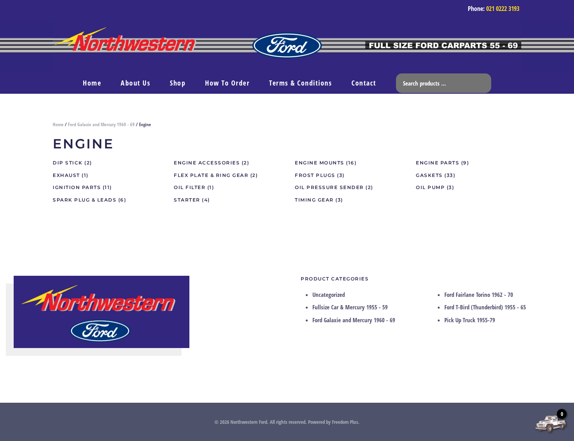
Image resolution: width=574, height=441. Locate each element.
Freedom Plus (345, 421)
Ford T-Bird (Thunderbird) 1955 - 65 (485, 307)
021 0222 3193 (502, 8)
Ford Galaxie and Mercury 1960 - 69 (101, 124)
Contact (363, 82)
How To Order (227, 82)
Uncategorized (328, 294)
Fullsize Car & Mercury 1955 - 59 (350, 307)
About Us (135, 82)
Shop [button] (177, 82)
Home (92, 82)
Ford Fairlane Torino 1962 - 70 (478, 294)
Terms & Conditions (300, 82)
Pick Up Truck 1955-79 (469, 320)
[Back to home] (287, 46)
